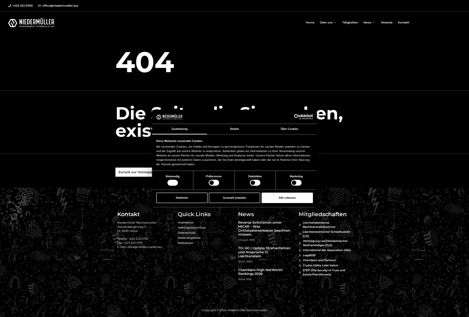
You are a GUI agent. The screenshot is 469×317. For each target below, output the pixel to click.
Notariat (386, 22)
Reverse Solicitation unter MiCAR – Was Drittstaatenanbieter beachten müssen (264, 228)
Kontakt (403, 22)
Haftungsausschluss (192, 227)
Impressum (186, 222)
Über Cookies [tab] (289, 128)
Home (310, 22)
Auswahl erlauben (234, 197)
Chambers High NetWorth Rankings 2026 (260, 272)
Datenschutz (186, 232)
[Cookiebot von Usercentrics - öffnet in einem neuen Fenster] (297, 117)
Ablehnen (182, 197)
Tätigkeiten (350, 22)
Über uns (326, 22)
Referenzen (185, 243)
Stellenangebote (189, 238)
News (367, 22)
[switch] (214, 183)
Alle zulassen (287, 197)
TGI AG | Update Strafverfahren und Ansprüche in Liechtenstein (264, 252)
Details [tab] (234, 128)
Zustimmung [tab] (179, 128)
